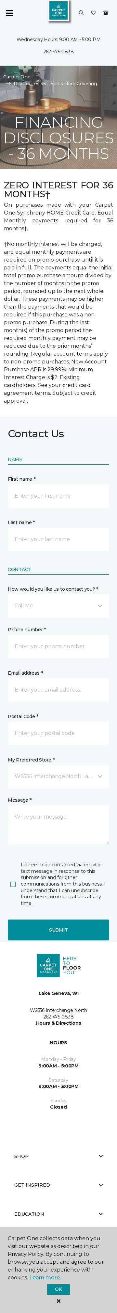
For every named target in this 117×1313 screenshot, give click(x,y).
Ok (58, 1289)
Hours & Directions (58, 1023)
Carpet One (17, 77)
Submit (58, 930)
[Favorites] (93, 13)
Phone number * (27, 629)
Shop (21, 1156)
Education (29, 1214)
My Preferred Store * (31, 760)
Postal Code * (23, 716)
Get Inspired (32, 1185)
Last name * (21, 522)
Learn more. (45, 1277)
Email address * (25, 673)
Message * (19, 800)
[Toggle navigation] (9, 13)
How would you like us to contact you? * (53, 589)
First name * (21, 479)
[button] (81, 13)
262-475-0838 (59, 52)
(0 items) (105, 12)
